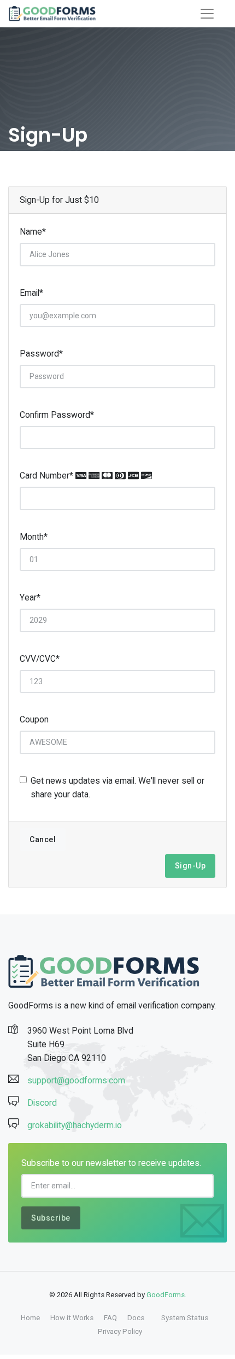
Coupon (34, 719)
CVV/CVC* (40, 659)
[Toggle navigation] (207, 13)
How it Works (71, 1318)
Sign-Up (190, 865)
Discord (42, 1103)
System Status (184, 1318)
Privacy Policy (120, 1331)
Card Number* (47, 475)
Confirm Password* (57, 415)
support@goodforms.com (76, 1080)
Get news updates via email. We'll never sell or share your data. (117, 787)
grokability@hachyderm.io (74, 1125)
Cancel (43, 839)
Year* (30, 597)
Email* (31, 293)
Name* (33, 231)
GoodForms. (166, 1295)
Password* (41, 353)
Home (30, 1318)
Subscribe (50, 1218)
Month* (34, 537)
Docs (135, 1318)
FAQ (110, 1318)
